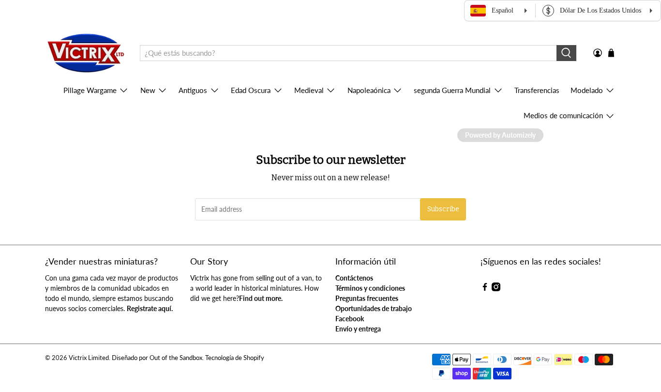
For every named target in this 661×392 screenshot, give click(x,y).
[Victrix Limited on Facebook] (485, 288)
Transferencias (536, 90)
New (147, 90)
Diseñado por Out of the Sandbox (157, 357)
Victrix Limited (89, 357)
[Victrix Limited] (85, 53)
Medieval (309, 90)
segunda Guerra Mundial (452, 90)
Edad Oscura (250, 90)
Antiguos (193, 90)
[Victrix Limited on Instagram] (496, 288)
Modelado (587, 90)
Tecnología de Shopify (234, 357)
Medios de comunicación (563, 115)
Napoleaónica (369, 90)
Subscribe (443, 209)
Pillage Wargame (90, 90)
